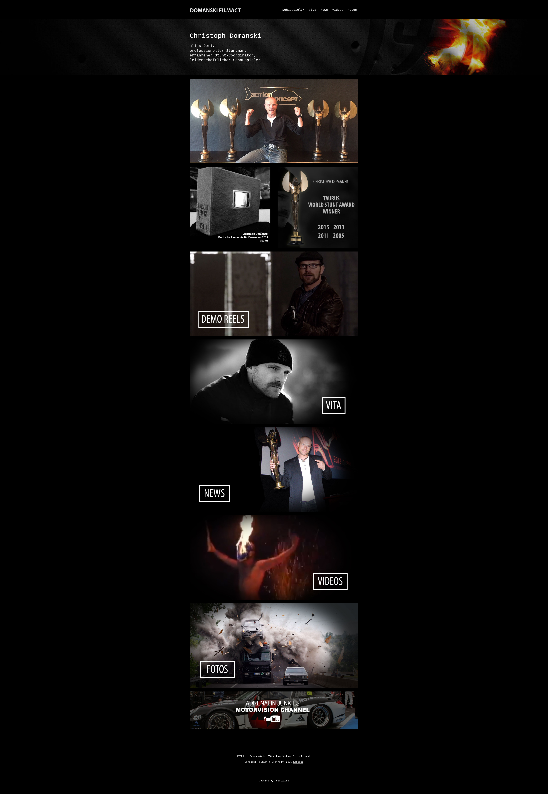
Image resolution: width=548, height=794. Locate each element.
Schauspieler (293, 10)
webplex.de (282, 781)
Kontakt (298, 762)
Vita (312, 10)
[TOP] (240, 756)
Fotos (352, 10)
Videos (337, 10)
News (324, 10)
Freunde (306, 756)
